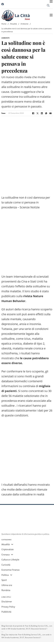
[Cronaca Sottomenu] (12, 554)
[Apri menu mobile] (51, 1)
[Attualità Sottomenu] (12, 544)
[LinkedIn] (42, 113)
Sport (4, 579)
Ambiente (24, 24)
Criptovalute (7, 549)
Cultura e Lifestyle (10, 559)
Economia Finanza (10, 569)
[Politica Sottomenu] (11, 575)
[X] (37, 113)
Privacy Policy (8, 606)
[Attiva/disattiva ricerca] (48, 5)
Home (3, 24)
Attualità (13, 24)
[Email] (50, 113)
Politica (5, 574)
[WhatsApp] (46, 113)
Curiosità (5, 564)
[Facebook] (33, 113)
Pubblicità (6, 611)
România (5, 590)
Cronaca (5, 554)
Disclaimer (6, 601)
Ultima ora (6, 585)
